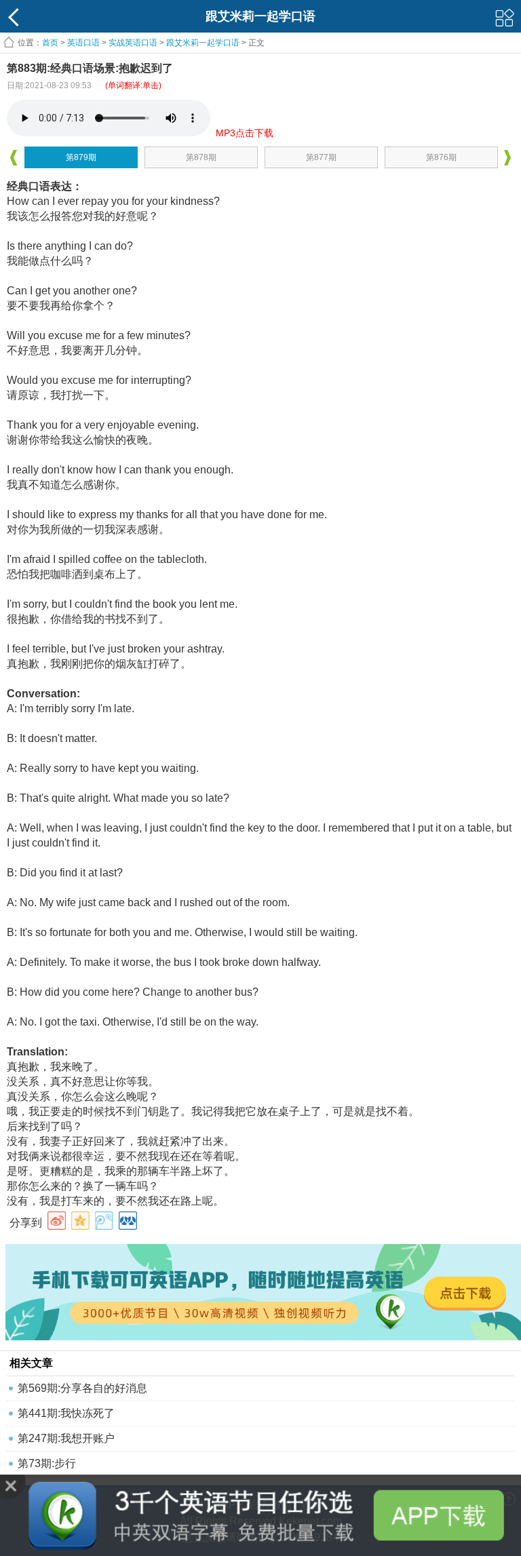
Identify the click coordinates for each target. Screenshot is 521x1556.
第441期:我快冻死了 (66, 1413)
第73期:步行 (47, 1463)
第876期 (441, 157)
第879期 (81, 157)
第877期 (321, 157)
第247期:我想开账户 (66, 1438)
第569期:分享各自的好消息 (82, 1388)
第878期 (201, 157)
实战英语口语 (133, 42)
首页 (50, 42)
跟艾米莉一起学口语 (202, 42)
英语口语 (83, 42)
